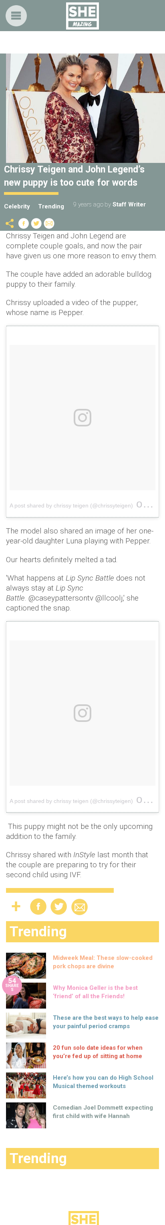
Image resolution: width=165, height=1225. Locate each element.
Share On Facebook (23, 223)
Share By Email (49, 223)
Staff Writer (129, 204)
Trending (51, 206)
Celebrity (17, 206)
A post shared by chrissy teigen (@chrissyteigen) (71, 505)
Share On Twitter (36, 223)
